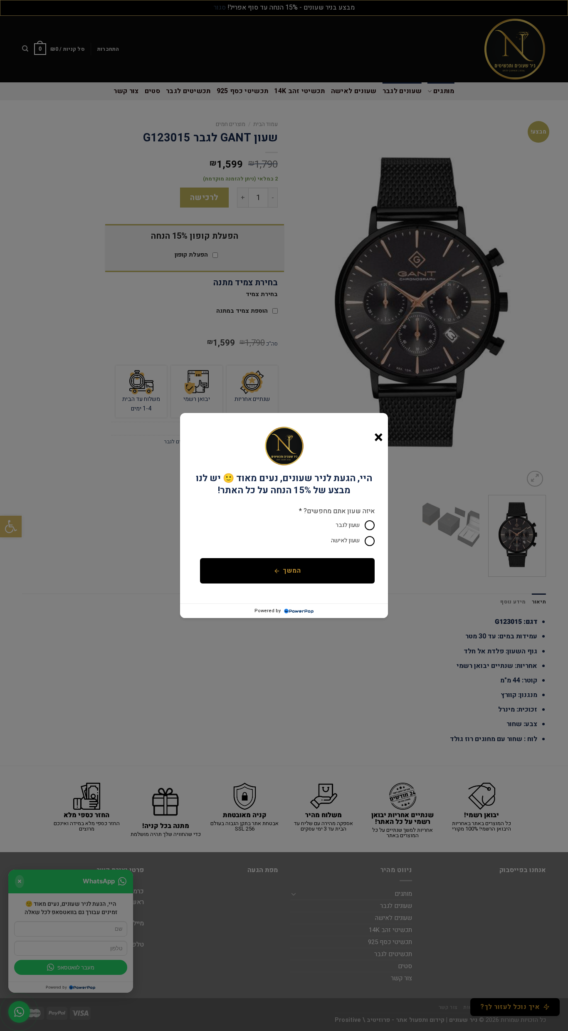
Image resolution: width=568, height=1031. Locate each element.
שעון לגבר (348, 525)
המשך (292, 571)
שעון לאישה (345, 540)
